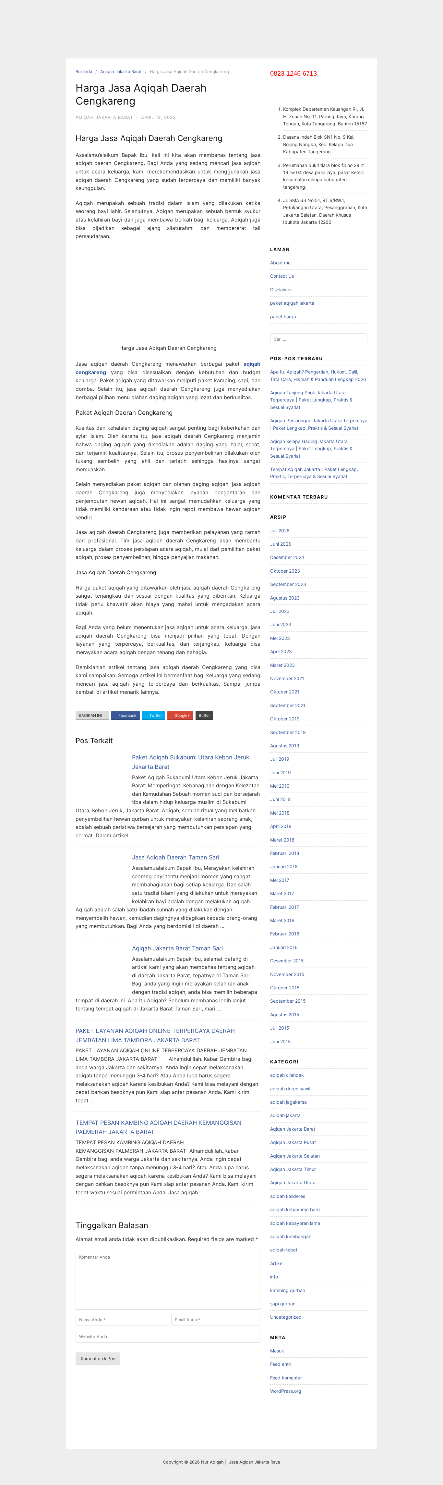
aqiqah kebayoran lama (295, 1223)
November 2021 (287, 678)
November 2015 (287, 974)
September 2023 (288, 584)
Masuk (277, 1350)
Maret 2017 (282, 893)
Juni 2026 (280, 544)
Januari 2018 (284, 866)
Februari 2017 (284, 907)
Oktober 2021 (284, 691)
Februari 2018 (284, 853)
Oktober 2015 (285, 987)
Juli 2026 (280, 530)
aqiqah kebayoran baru (295, 1209)
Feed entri (280, 1364)
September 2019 (288, 732)
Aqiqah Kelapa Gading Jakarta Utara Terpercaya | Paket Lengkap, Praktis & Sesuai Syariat (311, 448)
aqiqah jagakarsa (288, 1102)
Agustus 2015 (284, 1014)
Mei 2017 (279, 880)
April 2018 (281, 826)
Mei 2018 (280, 813)
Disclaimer (281, 289)
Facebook (127, 715)
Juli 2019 (279, 759)
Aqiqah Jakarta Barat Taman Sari (177, 948)
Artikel (276, 1263)
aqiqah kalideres (287, 1196)
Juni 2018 (280, 799)
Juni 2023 (280, 624)
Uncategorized (286, 1317)
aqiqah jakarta (285, 1115)
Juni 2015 (280, 1041)
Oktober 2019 (285, 718)
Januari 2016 (284, 947)
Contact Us (282, 276)
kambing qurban (287, 1290)
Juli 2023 (280, 611)
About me (280, 262)
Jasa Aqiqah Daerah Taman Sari (175, 857)
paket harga (283, 316)
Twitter (155, 715)
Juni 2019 (280, 772)
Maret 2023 (282, 665)
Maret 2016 (282, 920)
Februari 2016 (284, 933)
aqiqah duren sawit (290, 1088)
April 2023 (281, 651)
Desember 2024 (287, 557)
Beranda (84, 71)
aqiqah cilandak (287, 1075)
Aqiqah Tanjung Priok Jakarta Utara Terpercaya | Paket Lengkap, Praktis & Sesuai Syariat (311, 400)
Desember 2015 (287, 960)
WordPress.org (285, 1391)
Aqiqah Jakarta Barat (121, 71)
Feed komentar (286, 1377)
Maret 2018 (282, 840)
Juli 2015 (279, 1028)
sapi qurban (282, 1303)
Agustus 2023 (285, 598)
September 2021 (287, 705)
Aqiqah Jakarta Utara (293, 1182)
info (274, 1276)
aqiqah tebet (283, 1249)
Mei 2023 (280, 638)
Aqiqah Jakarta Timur (293, 1169)
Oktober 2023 (285, 571)
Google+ (182, 715)
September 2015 (288, 1001)
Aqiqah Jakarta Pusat (293, 1142)
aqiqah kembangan (290, 1236)
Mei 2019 (280, 786)
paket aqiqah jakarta (292, 303)
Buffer (204, 715)
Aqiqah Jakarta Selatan (295, 1156)
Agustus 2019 (284, 745)
